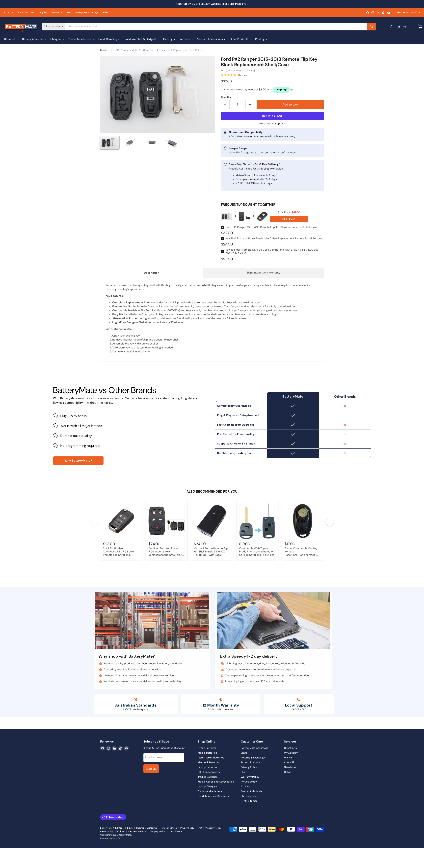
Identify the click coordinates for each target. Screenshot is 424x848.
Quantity (226, 97)
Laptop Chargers (207, 786)
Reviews (106, 12)
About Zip (289, 762)
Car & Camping (108, 39)
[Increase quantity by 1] (250, 104)
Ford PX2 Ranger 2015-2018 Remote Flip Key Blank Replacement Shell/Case (272, 227)
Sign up (151, 769)
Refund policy (249, 781)
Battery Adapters (33, 39)
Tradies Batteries (208, 777)
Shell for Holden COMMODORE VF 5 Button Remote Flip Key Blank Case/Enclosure (119, 552)
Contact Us (22, 12)
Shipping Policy (250, 796)
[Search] (371, 26)
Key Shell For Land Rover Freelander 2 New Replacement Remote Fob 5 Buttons (274, 238)
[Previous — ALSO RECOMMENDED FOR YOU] (94, 522)
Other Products (239, 39)
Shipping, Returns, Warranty (263, 272)
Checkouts (290, 748)
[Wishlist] (391, 26)
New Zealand (407, 12)
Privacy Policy (249, 767)
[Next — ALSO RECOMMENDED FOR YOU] (330, 522)
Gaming (168, 39)
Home (103, 50)
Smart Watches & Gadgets (140, 39)
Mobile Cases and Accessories (216, 781)
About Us (8, 12)
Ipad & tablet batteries (211, 757)
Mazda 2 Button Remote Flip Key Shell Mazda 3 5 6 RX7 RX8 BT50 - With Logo (211, 551)
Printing (260, 39)
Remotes (185, 39)
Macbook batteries (209, 762)
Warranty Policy (250, 777)
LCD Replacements (209, 772)
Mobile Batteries (207, 752)
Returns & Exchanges (253, 757)
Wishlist (288, 757)
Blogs (244, 752)
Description (151, 272)
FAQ (33, 12)
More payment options (272, 123)
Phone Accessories (80, 39)
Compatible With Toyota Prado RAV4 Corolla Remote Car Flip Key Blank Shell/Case (256, 551)
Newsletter (290, 767)
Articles (245, 786)
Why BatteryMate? (78, 461)
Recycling (43, 12)
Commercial (57, 12)
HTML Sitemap (249, 801)
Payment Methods (251, 791)
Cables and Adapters (210, 791)
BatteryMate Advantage (86, 12)
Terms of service (250, 762)
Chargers (56, 39)
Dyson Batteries (207, 748)
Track (69, 12)
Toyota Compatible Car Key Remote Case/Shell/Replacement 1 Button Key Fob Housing (301, 552)
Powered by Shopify (110, 838)
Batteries (10, 39)
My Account (291, 752)
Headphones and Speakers (213, 796)
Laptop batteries (207, 767)
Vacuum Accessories (210, 39)
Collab (287, 772)
